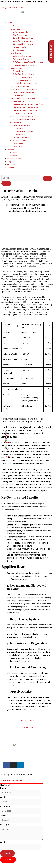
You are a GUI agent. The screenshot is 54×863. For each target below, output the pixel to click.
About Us (11, 165)
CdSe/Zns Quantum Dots (23, 74)
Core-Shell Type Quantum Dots (25, 83)
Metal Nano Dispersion (22, 56)
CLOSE (8, 859)
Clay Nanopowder (20, 50)
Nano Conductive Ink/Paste (21, 116)
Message (5, 824)
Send (7, 853)
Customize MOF (19, 95)
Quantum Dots (16, 68)
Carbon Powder (19, 134)
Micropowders (16, 122)
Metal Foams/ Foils (18, 140)
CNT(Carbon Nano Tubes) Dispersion (28, 62)
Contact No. (6, 806)
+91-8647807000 (20, 4)
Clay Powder (18, 128)
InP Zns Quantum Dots (22, 80)
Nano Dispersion (17, 53)
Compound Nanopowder (23, 44)
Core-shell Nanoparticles (23, 38)
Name (3, 788)
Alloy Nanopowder (20, 35)
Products (11, 26)
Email (3, 797)
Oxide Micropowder (21, 137)
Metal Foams (18, 143)
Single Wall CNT (19, 101)
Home (9, 23)
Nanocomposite (19, 47)
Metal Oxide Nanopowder (23, 41)
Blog (9, 161)
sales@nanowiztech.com (12, 7)
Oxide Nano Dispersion (22, 59)
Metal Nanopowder (20, 32)
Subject (4, 815)
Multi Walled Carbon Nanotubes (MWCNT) (30, 104)
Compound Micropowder (23, 131)
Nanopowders (16, 29)
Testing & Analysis (14, 158)
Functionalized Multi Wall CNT (25, 110)
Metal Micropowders (21, 125)
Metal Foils (17, 146)
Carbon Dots (18, 71)
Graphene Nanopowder (19, 86)
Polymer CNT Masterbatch (23, 113)
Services (10, 149)
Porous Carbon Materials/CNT (22, 98)
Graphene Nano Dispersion (24, 65)
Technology (14, 155)
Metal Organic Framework (23, 92)
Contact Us (11, 168)
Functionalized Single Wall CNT (25, 107)
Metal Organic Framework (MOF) (23, 89)
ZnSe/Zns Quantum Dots (23, 77)
